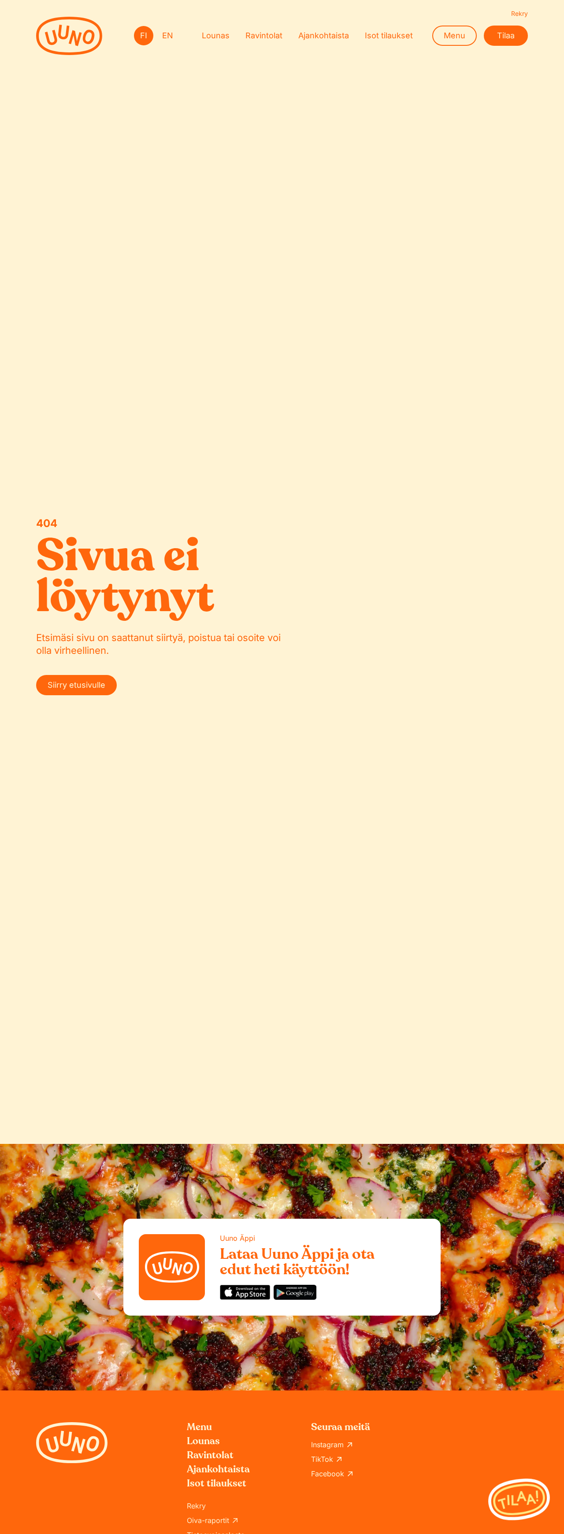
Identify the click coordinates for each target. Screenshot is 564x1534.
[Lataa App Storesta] (245, 1292)
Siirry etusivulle (76, 685)
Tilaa (506, 35)
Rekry (519, 14)
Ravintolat (263, 36)
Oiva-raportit (208, 1520)
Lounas (216, 36)
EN (167, 35)
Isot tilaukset (389, 36)
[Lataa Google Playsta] (295, 1292)
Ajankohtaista (323, 36)
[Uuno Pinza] (69, 36)
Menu (454, 35)
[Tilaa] (519, 1500)
